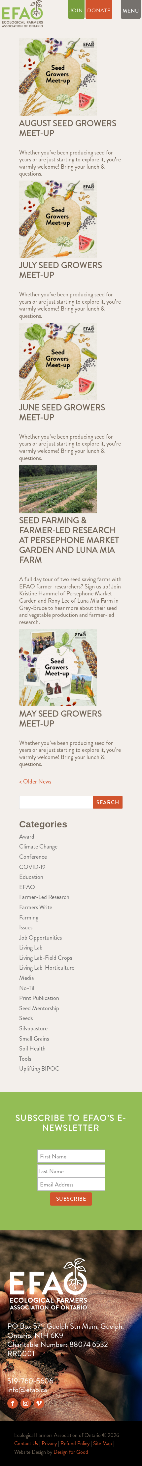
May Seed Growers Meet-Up (60, 719)
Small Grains (34, 1038)
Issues (25, 927)
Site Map (102, 1443)
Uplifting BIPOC (39, 1068)
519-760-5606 (30, 1381)
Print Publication (39, 998)
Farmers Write (35, 907)
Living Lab (31, 947)
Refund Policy (74, 1443)
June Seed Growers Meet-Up (62, 412)
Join (76, 11)
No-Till (27, 988)
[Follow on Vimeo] (39, 1403)
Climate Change (38, 846)
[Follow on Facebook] (12, 1403)
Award (26, 836)
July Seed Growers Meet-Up (60, 270)
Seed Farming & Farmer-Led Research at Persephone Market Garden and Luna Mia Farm (69, 540)
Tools (25, 1058)
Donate (99, 11)
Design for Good (70, 1452)
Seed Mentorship (39, 1008)
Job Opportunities (40, 937)
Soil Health (32, 1048)
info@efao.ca (27, 1389)
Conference (33, 856)
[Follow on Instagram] (25, 1403)
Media (26, 978)
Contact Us (26, 1443)
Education (31, 877)
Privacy (49, 1443)
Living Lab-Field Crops (45, 957)
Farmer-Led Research (44, 897)
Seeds (26, 1018)
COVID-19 (32, 867)
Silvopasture (33, 1028)
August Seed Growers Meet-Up (67, 128)
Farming (28, 917)
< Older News (35, 781)
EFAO (27, 887)
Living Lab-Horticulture (46, 967)
